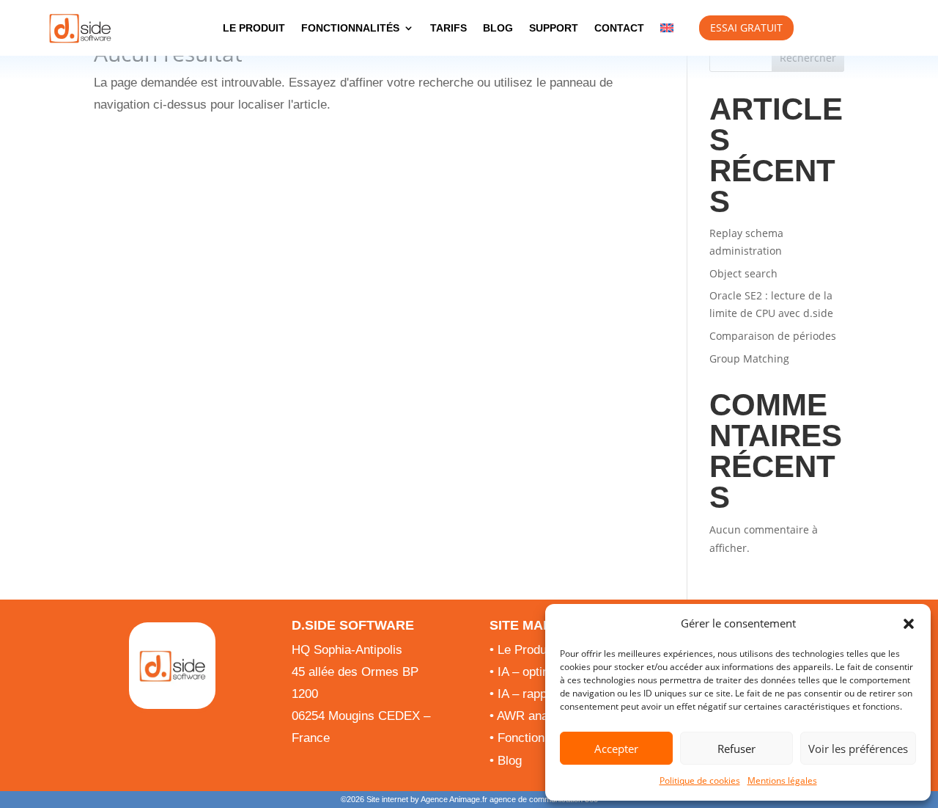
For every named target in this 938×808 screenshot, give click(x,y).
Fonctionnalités (350, 28)
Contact (619, 28)
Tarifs (448, 28)
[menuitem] (666, 28)
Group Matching (749, 358)
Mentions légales (782, 780)
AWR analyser (536, 716)
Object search (743, 273)
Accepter (616, 748)
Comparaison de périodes (772, 336)
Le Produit (254, 28)
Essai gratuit (746, 27)
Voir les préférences (858, 748)
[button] (908, 623)
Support (553, 28)
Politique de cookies (700, 780)
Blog (498, 28)
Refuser (736, 748)
